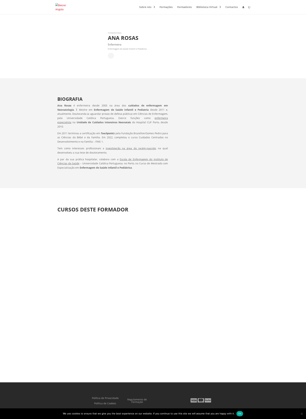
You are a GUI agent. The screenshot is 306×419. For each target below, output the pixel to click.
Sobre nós (145, 7)
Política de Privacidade (105, 398)
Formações (166, 7)
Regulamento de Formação (137, 401)
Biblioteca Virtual (206, 7)
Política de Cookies (105, 403)
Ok (239, 413)
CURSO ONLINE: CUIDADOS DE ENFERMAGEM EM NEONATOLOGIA (124, 339)
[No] (301, 413)
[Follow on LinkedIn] (172, 400)
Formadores (184, 7)
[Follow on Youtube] (165, 400)
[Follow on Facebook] (157, 400)
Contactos (231, 7)
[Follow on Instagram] (179, 400)
